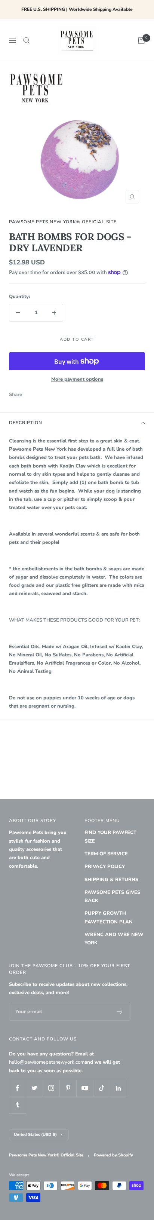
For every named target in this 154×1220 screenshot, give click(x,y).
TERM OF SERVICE (106, 853)
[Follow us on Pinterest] (67, 1088)
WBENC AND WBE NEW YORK (114, 938)
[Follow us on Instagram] (51, 1088)
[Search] (26, 40)
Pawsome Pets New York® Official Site (63, 222)
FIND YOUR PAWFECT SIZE (110, 836)
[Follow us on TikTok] (101, 1088)
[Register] (120, 1011)
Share (15, 394)
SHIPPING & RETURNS (111, 879)
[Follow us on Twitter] (34, 1088)
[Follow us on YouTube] (84, 1088)
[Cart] (141, 40)
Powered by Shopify (113, 1155)
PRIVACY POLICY (104, 866)
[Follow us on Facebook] (17, 1088)
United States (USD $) (35, 1134)
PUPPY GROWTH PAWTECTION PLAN (108, 917)
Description (25, 423)
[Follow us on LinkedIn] (118, 1088)
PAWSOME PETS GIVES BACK (112, 896)
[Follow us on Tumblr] (17, 1105)
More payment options (77, 379)
